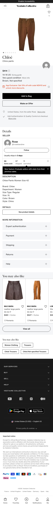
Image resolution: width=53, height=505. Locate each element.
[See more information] (49, 86)
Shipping (10, 245)
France (6, 491)
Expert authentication (16, 226)
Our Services (11, 367)
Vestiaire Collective (15, 391)
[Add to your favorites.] (22, 306)
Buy (6, 373)
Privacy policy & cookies (25, 428)
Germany (36, 491)
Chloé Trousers (11, 351)
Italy (47, 491)
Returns (9, 254)
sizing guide (17, 75)
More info (26, 77)
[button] (48, 6)
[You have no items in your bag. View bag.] (48, 6)
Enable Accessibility (26, 1)
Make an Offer (26, 103)
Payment (10, 235)
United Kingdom (15, 491)
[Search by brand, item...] (5, 6)
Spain (42, 491)
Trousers (27, 345)
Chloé (7, 58)
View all (26, 328)
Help (8, 263)
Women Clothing (11, 345)
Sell (6, 379)
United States (27, 491)
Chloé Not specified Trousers (34, 351)
